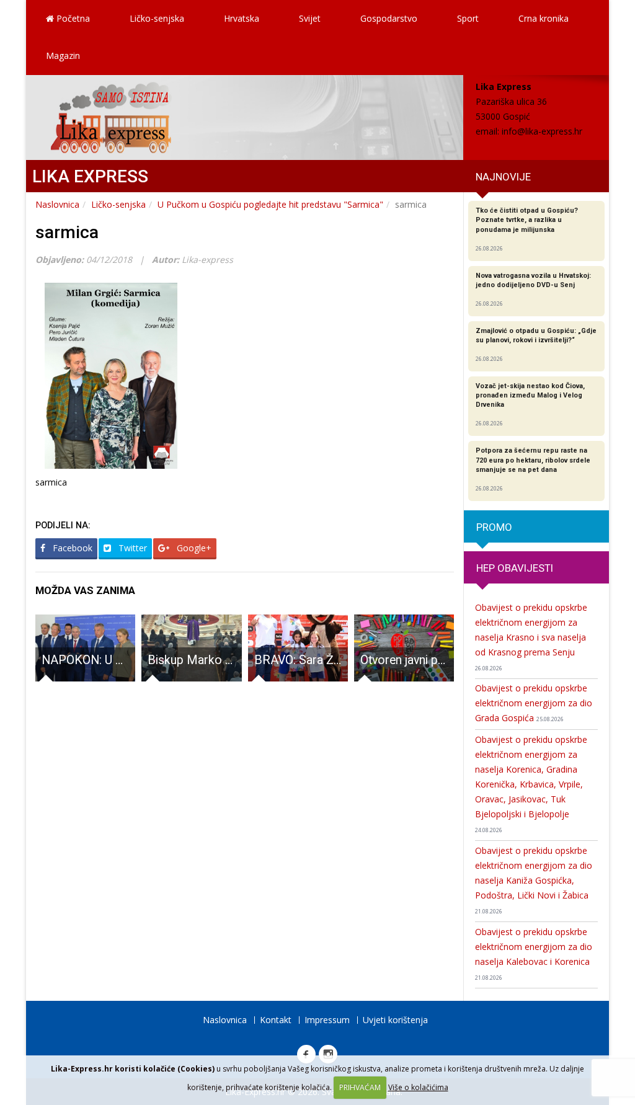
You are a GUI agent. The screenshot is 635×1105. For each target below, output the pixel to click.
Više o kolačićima (418, 1087)
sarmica (67, 232)
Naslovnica (57, 204)
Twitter (131, 548)
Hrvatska (241, 18)
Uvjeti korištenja (395, 1020)
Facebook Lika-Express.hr (306, 1054)
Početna (72, 18)
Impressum (327, 1020)
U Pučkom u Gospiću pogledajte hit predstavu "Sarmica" (270, 204)
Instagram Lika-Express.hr (328, 1054)
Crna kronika (543, 18)
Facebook (71, 548)
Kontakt (275, 1020)
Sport (468, 18)
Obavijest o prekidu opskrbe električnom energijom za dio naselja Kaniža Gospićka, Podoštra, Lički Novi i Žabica (533, 880)
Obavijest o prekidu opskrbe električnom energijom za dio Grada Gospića (533, 703)
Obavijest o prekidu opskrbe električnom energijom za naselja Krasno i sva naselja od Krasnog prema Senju (531, 636)
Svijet (310, 18)
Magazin (63, 55)
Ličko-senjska (157, 18)
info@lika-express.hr (542, 131)
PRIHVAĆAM (360, 1087)
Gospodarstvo (388, 18)
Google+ (192, 548)
